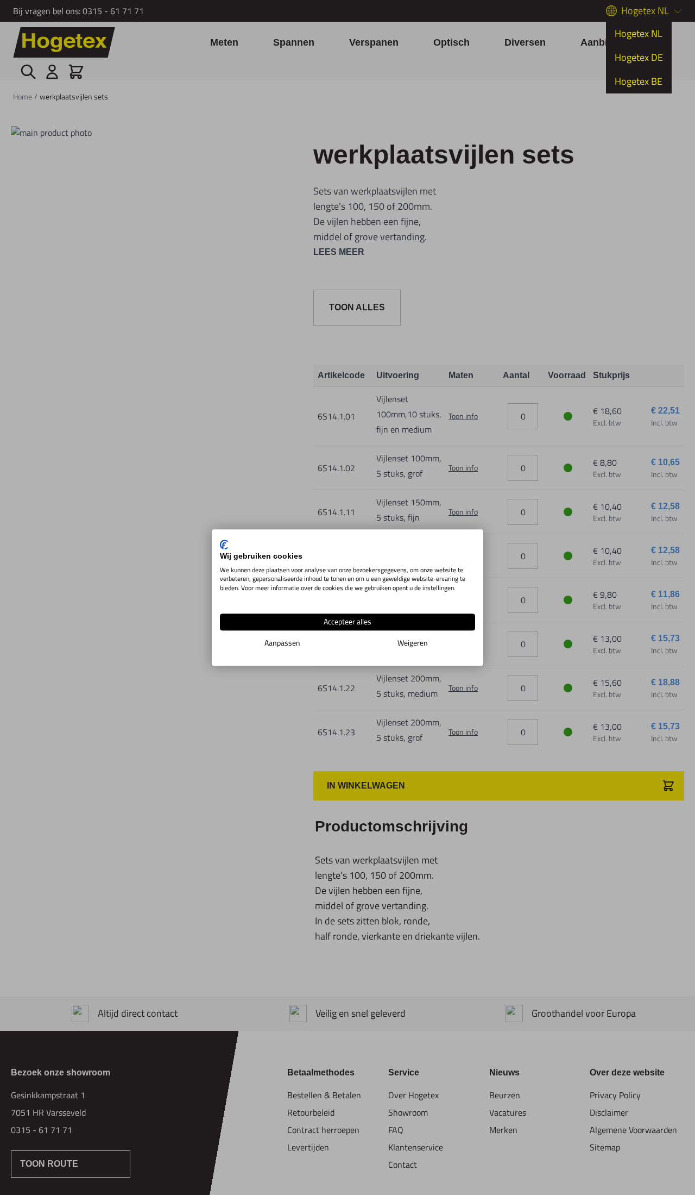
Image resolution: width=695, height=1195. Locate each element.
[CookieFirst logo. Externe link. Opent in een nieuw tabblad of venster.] (224, 544)
